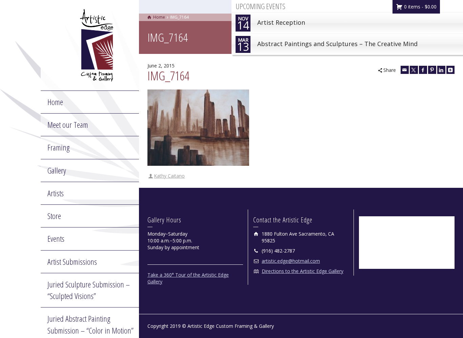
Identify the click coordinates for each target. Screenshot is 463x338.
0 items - (420, 6)
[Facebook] (423, 70)
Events (55, 238)
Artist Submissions (72, 261)
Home (55, 101)
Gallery (56, 170)
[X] (414, 70)
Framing (58, 147)
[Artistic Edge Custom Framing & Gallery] (96, 44)
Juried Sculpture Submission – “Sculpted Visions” (88, 290)
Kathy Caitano (169, 176)
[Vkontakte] (450, 70)
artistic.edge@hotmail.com (291, 261)
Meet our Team (67, 124)
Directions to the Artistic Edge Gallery (302, 271)
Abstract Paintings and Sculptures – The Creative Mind (327, 45)
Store (54, 215)
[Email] (405, 70)
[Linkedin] (441, 70)
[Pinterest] (432, 70)
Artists (55, 193)
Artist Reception (271, 24)
